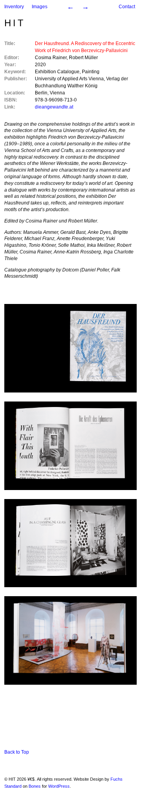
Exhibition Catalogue (57, 71)
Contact (127, 6)
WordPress (59, 786)
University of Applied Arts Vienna (69, 78)
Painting (90, 71)
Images (39, 6)
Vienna (57, 93)
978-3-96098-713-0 (56, 100)
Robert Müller (83, 57)
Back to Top (16, 752)
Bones (35, 786)
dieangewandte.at (54, 107)
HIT (14, 23)
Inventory (14, 6)
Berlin (41, 93)
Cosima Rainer (51, 57)
